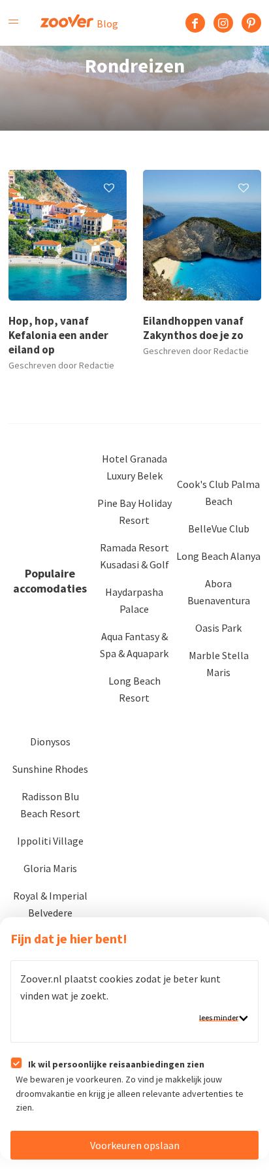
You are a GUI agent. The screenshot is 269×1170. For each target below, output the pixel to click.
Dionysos (50, 741)
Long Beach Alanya (218, 555)
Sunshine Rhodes (50, 768)
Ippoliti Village (50, 840)
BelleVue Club (218, 528)
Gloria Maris (50, 868)
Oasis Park (218, 627)
